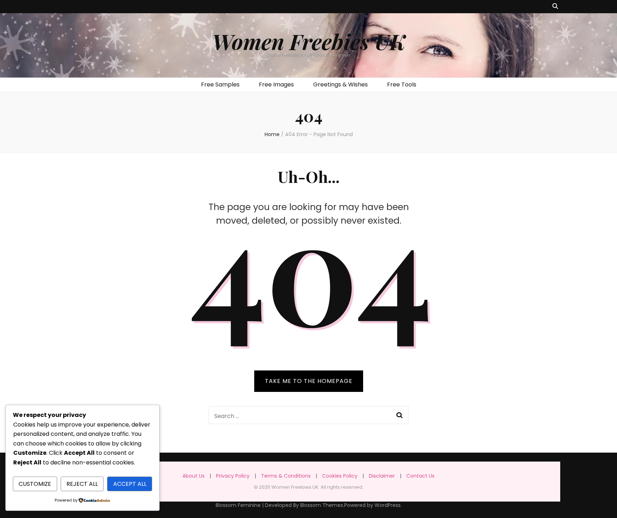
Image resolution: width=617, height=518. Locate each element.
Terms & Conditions (286, 475)
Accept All (129, 484)
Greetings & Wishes (340, 84)
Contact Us (420, 475)
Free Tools (401, 84)
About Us (193, 475)
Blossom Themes (321, 505)
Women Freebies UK (308, 41)
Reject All (82, 484)
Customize (35, 484)
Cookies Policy (339, 475)
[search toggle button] (555, 6)
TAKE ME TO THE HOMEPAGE (308, 381)
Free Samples (220, 84)
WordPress (388, 505)
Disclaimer (382, 475)
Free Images (276, 84)
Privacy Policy (233, 475)
